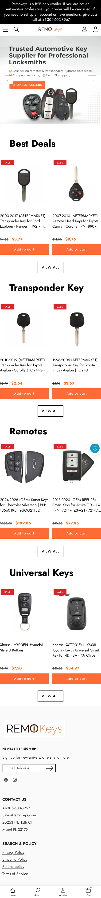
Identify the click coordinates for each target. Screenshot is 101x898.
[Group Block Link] (48, 859)
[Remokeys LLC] (50, 29)
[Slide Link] (50, 80)
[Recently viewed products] (95, 448)
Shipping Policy (14, 859)
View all (50, 267)
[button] (95, 29)
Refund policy (13, 866)
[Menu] (5, 29)
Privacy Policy (13, 852)
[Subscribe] (50, 768)
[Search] (16, 29)
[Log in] (84, 29)
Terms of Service (15, 873)
